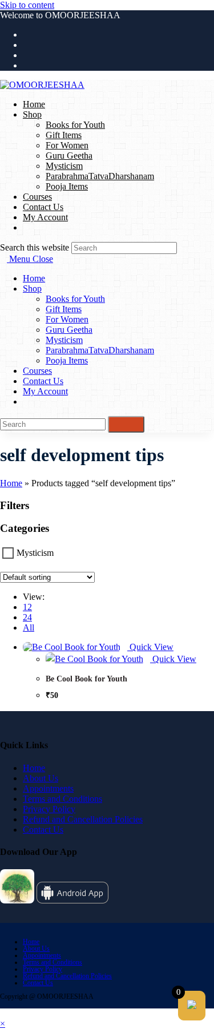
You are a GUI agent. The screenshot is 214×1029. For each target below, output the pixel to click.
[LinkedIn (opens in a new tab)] (26, 65)
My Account (45, 391)
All (28, 627)
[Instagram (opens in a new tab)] (26, 55)
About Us (40, 778)
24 (27, 617)
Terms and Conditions (62, 799)
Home (34, 278)
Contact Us (43, 381)
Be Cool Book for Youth (86, 679)
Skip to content (27, 5)
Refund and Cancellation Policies (83, 819)
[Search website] (26, 227)
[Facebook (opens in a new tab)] (26, 45)
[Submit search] (126, 424)
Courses (37, 371)
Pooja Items (67, 360)
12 (27, 607)
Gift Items (64, 309)
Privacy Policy (49, 809)
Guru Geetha (69, 329)
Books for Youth (75, 299)
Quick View (150, 647)
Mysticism (64, 340)
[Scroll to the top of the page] (3, 1013)
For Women (67, 319)
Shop (32, 288)
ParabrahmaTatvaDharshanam (100, 350)
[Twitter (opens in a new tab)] (26, 34)
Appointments (48, 788)
